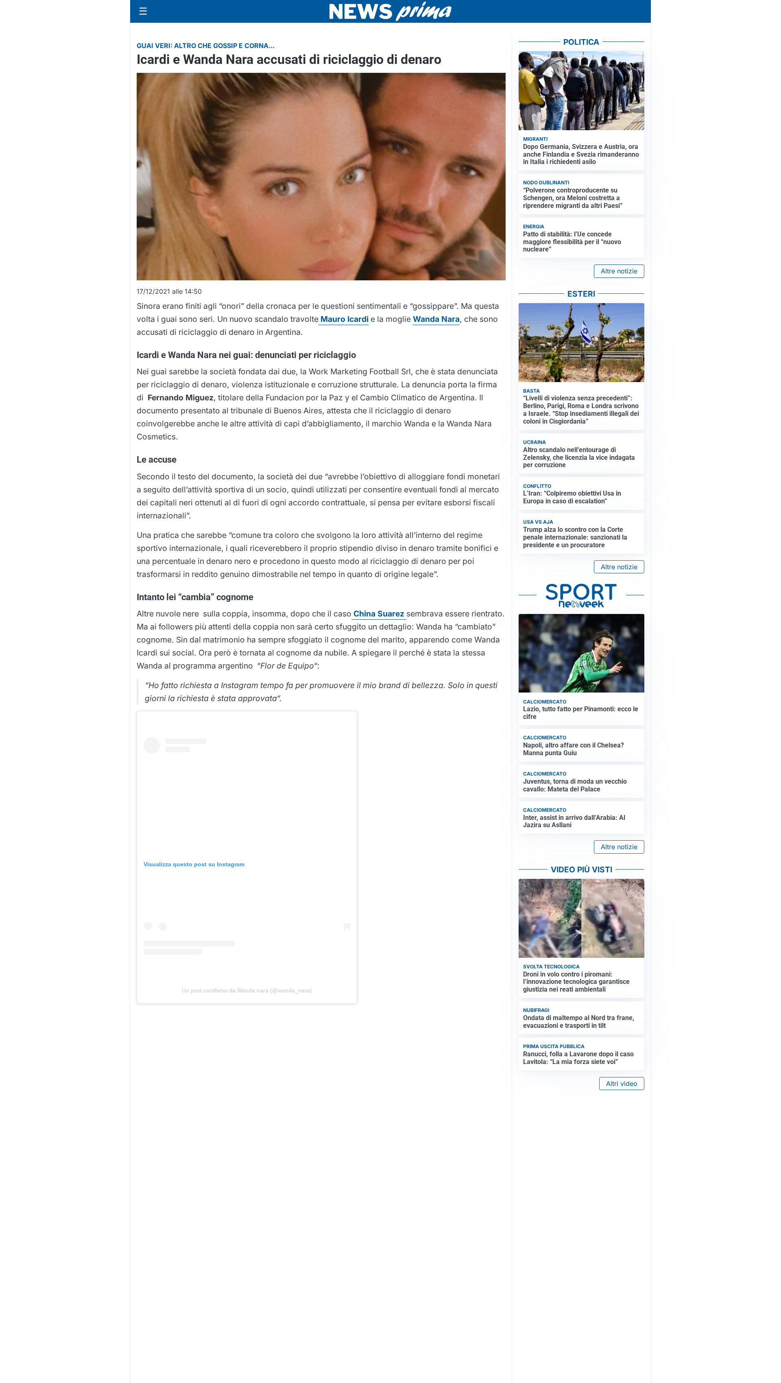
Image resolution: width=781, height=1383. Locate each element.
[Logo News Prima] (390, 11)
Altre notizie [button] (619, 271)
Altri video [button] (621, 1083)
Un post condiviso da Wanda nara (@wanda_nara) (247, 990)
